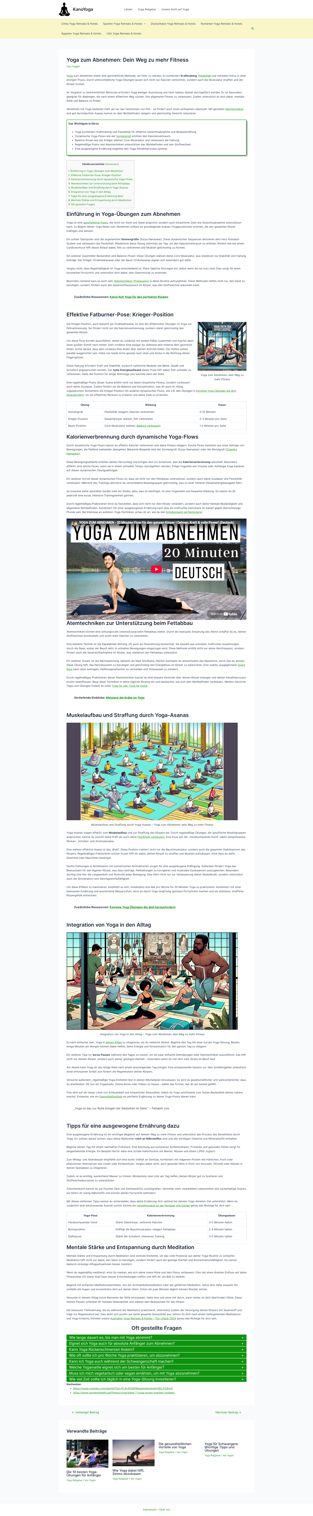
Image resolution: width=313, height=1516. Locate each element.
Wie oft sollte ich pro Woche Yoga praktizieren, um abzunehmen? (124, 1355)
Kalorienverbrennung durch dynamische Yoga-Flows (100, 179)
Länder (128, 9)
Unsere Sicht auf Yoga (175, 9)
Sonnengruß (123, 136)
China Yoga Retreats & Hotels (79, 23)
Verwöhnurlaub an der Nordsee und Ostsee (163, 1205)
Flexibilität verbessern (150, 837)
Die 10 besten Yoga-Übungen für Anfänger (84, 1473)
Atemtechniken (234, 109)
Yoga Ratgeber (147, 9)
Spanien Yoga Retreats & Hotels (122, 23)
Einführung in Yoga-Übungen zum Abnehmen (95, 170)
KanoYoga (83, 9)
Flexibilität (204, 75)
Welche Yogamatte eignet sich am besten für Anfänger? (116, 1367)
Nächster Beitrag (228, 1412)
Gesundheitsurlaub (110, 1096)
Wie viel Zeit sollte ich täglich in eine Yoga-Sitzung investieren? (122, 1379)
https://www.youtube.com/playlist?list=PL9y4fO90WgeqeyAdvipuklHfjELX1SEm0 (123, 1388)
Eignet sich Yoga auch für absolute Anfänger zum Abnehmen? (122, 1343)
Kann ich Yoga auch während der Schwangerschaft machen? (121, 1361)
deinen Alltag (114, 1042)
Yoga (70, 75)
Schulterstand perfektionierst (184, 512)
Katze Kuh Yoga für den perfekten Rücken (139, 297)
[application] (144, 24)
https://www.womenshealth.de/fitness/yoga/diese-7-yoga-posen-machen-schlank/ (124, 1392)
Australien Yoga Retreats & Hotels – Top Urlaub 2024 (143, 1318)
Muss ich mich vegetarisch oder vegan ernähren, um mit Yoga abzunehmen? (134, 1373)
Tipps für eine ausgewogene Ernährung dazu (95, 196)
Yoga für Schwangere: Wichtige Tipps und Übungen (222, 1447)
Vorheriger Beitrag (85, 1412)
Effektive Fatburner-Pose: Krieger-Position (94, 175)
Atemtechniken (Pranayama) (131, 281)
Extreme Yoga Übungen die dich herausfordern (143, 907)
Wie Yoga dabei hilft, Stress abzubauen (128, 1472)
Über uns (164, 1509)
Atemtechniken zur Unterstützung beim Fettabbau (99, 183)
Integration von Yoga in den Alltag (89, 191)
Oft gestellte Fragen (81, 204)
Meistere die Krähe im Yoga (125, 697)
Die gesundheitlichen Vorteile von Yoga (175, 1445)
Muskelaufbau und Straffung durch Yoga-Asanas (98, 187)
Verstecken (112, 164)
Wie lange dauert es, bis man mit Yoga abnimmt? (110, 1337)
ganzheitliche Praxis (95, 222)
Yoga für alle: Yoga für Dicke (129, 685)
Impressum (149, 1509)
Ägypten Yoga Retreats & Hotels (81, 33)
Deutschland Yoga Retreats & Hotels (173, 23)
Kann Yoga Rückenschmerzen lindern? (101, 1349)
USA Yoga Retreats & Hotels (123, 33)
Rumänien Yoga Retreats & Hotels (221, 23)
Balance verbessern (149, 425)
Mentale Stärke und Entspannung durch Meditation (99, 200)
